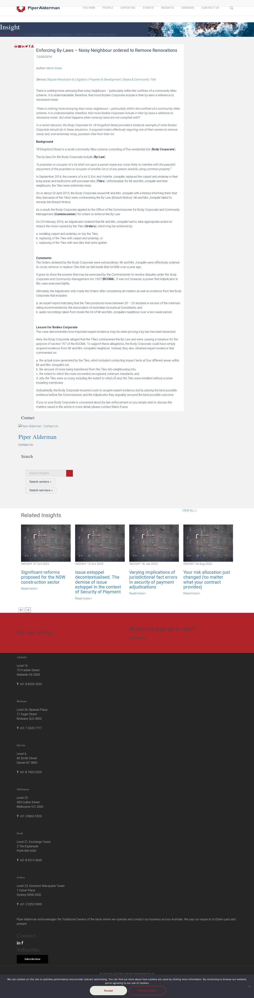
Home (4, 34)
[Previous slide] (21, 610)
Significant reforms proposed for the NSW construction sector (43, 577)
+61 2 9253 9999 (31, 904)
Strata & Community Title (139, 79)
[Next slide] (28, 610)
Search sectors (39, 481)
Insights (16, 34)
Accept (108, 990)
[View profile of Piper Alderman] (54, 426)
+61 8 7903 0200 (31, 772)
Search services (40, 490)
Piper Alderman (37, 437)
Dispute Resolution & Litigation (67, 79)
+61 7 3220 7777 (31, 728)
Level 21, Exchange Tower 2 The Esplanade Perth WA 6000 (34, 846)
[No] (249, 986)
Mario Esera (54, 68)
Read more (28, 588)
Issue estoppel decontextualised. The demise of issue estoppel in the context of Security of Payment (98, 582)
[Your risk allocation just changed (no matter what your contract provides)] (208, 543)
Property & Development (104, 79)
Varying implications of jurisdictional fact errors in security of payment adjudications (153, 580)
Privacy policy (147, 990)
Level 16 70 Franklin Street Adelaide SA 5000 (28, 670)
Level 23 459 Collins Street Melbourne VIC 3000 (30, 802)
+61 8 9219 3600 (31, 860)
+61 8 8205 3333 (31, 684)
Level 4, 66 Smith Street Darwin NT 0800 (27, 758)
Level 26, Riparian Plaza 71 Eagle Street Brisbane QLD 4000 (32, 714)
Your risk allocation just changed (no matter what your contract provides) (206, 580)
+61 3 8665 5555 (31, 816)
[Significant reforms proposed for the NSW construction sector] (46, 543)
